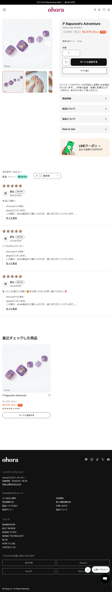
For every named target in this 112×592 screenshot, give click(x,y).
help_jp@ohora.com (11, 484)
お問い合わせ (61, 506)
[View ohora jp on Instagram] (91, 459)
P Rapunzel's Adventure (14, 395)
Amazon (83, 563)
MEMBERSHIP (8, 524)
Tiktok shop (83, 571)
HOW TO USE (8, 543)
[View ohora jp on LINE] (86, 459)
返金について (61, 509)
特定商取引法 (8, 502)
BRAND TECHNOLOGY (13, 536)
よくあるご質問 (9, 498)
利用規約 (60, 498)
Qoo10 (29, 571)
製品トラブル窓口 (10, 506)
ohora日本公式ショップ (12, 493)
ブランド (6, 519)
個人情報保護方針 (63, 502)
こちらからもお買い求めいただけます (18, 556)
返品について (68, 119)
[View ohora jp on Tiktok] (97, 459)
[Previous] (7, 44)
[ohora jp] (56, 9)
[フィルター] (37, 176)
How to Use (68, 129)
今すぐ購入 (84, 71)
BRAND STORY (9, 532)
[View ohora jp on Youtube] (108, 459)
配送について (68, 108)
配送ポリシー (8, 509)
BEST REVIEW (8, 528)
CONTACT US (8, 547)
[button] (95, 10)
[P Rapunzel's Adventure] (13, 82)
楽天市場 (29, 563)
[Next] (48, 44)
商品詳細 (66, 98)
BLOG (5, 540)
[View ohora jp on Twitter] (103, 459)
